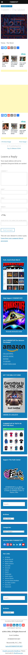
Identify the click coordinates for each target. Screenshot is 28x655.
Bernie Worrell (9, 559)
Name (3, 189)
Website (3, 207)
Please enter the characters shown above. (14, 220)
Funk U (7, 572)
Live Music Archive (10, 582)
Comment (4, 171)
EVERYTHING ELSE (9, 364)
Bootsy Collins (9, 561)
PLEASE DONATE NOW (14, 331)
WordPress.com (18, 653)
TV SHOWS (6, 361)
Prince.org (8, 584)
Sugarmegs (8, 587)
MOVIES (5, 359)
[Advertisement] (14, 101)
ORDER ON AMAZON (10, 415)
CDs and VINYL (8, 354)
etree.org (7, 568)
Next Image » (23, 142)
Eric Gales (7, 565)
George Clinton (9, 578)
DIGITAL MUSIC (8, 356)
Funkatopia (8, 574)
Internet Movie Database (12, 580)
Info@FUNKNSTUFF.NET (14, 646)
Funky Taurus (9, 576)
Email (3, 198)
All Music (7, 557)
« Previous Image (6, 142)
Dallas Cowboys (9, 563)
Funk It (7, 570)
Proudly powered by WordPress (11, 651)
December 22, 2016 (6, 6)
